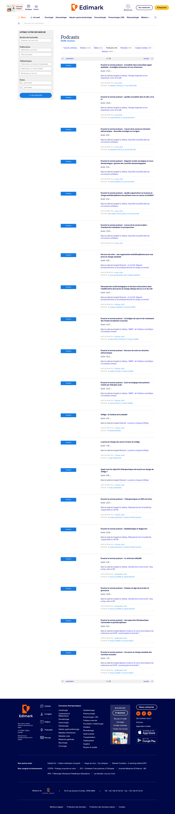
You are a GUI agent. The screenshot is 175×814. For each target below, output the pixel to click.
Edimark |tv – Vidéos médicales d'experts (64, 763)
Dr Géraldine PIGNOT (115, 149)
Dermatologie (100, 17)
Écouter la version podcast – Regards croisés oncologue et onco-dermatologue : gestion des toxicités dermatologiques (127, 162)
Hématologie (61, 17)
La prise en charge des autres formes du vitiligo (120, 442)
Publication (25, 47)
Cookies (122, 807)
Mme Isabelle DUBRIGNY (132, 275)
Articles (47, 706)
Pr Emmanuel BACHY (128, 117)
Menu (23, 17)
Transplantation (89, 737)
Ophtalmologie (89, 710)
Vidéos (47, 722)
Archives (139, 722)
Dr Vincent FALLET (114, 403)
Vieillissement (88, 741)
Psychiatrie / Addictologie (93, 724)
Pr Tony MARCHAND (130, 85)
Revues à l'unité (120, 719)
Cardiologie (63, 710)
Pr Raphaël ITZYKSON (115, 85)
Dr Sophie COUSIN (114, 371)
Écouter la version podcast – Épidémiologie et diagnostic (124, 529)
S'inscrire (161, 7)
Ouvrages (120, 722)
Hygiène (86, 744)
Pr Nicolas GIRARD (132, 339)
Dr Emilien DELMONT (115, 517)
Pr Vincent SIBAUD (114, 182)
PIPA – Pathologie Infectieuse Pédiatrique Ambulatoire (69, 774)
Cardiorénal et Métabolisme (64, 715)
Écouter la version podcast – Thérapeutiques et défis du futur (126, 499)
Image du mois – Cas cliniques (96, 763)
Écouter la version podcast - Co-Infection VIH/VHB (121, 558)
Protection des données (76, 807)
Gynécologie (64, 723)
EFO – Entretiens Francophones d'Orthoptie (97, 768)
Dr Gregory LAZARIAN (115, 307)
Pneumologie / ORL (116, 17)
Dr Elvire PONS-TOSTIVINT (116, 339)
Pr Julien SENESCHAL (114, 458)
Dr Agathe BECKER (128, 577)
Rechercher (36, 95)
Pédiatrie (86, 727)
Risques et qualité (90, 747)
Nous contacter (146, 707)
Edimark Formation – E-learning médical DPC (129, 763)
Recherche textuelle (29, 37)
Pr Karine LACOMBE (114, 577)
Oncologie (49, 17)
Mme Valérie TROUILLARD (116, 214)
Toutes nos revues (120, 729)
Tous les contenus (70, 48)
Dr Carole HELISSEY (129, 149)
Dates (22, 80)
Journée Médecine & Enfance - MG (132, 768)
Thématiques (26, 61)
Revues (47, 737)
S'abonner (120, 713)
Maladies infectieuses (150, 17)
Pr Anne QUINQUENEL (115, 275)
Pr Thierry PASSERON (114, 488)
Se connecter (144, 7)
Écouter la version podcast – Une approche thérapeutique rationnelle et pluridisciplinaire (125, 621)
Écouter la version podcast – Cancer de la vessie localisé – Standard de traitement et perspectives (124, 226)
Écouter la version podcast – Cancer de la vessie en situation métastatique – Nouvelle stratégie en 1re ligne (125, 130)
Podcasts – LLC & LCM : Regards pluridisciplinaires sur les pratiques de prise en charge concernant (125, 266)
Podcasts (48, 730)
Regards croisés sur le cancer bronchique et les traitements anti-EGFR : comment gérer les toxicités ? (127, 632)
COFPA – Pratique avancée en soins (62, 768)
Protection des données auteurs (102, 807)
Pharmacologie (89, 714)
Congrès (48, 714)
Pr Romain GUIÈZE (129, 307)
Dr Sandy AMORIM (114, 117)
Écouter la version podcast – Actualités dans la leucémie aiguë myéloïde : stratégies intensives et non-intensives (126, 66)
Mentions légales (56, 807)
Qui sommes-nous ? (144, 718)
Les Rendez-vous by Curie (104, 774)
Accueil (36, 17)
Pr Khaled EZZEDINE (114, 430)
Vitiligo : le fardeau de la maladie (114, 414)
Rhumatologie (133, 17)
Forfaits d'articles (120, 725)
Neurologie (63, 743)
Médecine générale (66, 739)
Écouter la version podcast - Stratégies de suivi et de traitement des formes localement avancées (127, 319)
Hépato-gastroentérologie (80, 17)
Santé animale (88, 734)
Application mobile (143, 726)
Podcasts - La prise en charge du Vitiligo (134, 423)
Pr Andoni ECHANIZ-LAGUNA (131, 517)
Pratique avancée (90, 720)
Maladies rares (64, 736)
